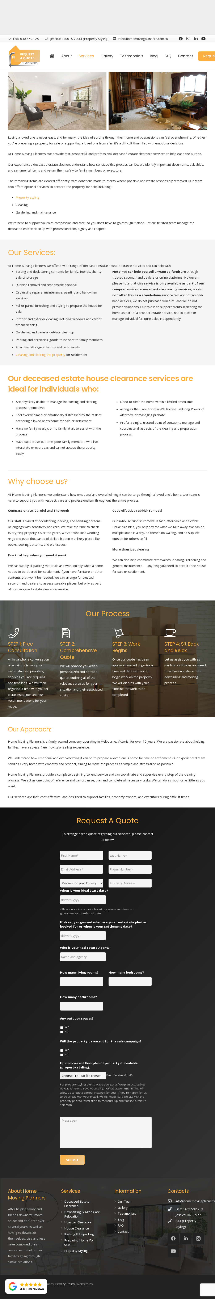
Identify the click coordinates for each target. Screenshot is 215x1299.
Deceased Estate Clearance (76, 1203)
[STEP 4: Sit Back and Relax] (185, 633)
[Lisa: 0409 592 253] (172, 1209)
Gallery (123, 1207)
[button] (26, 1286)
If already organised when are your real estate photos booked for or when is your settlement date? (103, 924)
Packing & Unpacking (79, 1234)
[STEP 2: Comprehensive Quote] (81, 633)
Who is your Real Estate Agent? (85, 948)
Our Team (125, 1201)
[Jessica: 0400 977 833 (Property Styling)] (172, 1221)
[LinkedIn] (196, 38)
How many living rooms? (79, 972)
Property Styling (76, 1250)
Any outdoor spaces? (77, 1018)
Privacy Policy (65, 1284)
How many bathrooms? (78, 997)
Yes (67, 1027)
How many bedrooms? (126, 972)
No (66, 1031)
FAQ (121, 1225)
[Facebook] (181, 38)
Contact (123, 1231)
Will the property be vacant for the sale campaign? (100, 1041)
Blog (121, 1219)
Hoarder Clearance (78, 1222)
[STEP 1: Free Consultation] (29, 633)
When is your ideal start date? (84, 891)
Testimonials (127, 1213)
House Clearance (76, 1228)
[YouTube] (203, 38)
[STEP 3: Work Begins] (133, 633)
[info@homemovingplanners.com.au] (172, 1201)
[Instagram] (188, 38)
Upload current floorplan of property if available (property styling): (99, 1065)
